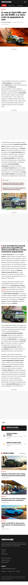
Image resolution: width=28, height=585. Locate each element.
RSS (14, 571)
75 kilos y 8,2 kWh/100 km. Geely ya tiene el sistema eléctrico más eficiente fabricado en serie (13, 524)
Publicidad (3, 549)
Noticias (4, 9)
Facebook (3, 571)
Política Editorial (4, 562)
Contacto (3, 551)
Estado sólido (11, 5)
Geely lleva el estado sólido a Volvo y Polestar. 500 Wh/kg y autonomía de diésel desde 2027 (13, 474)
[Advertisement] (14, 64)
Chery (3, 422)
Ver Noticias (23, 453)
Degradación (20, 5)
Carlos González (7, 22)
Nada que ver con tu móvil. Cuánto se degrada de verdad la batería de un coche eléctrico (13, 499)
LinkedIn (18, 571)
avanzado (4, 289)
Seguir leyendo (8, 453)
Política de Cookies (5, 560)
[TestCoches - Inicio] (6, 2)
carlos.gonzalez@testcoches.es (8, 568)
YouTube (10, 571)
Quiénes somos (4, 553)
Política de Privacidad (6, 558)
